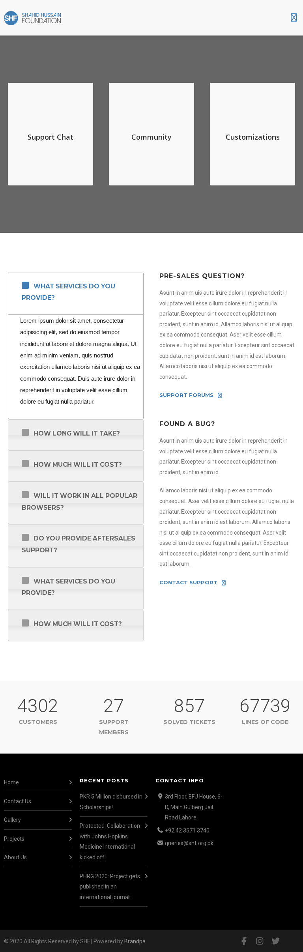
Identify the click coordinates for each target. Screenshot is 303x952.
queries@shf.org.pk (189, 843)
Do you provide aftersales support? (78, 544)
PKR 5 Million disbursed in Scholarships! (111, 801)
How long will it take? (77, 433)
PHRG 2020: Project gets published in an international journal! (110, 886)
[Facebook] (244, 941)
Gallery (12, 820)
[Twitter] (275, 941)
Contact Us (17, 801)
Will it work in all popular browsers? (79, 501)
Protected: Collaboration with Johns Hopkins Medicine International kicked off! (110, 841)
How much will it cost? (78, 464)
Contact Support (188, 582)
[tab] (76, 293)
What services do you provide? (68, 291)
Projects (14, 839)
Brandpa (135, 941)
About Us (15, 857)
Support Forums (186, 395)
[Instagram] (259, 941)
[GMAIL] (291, 941)
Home (11, 782)
